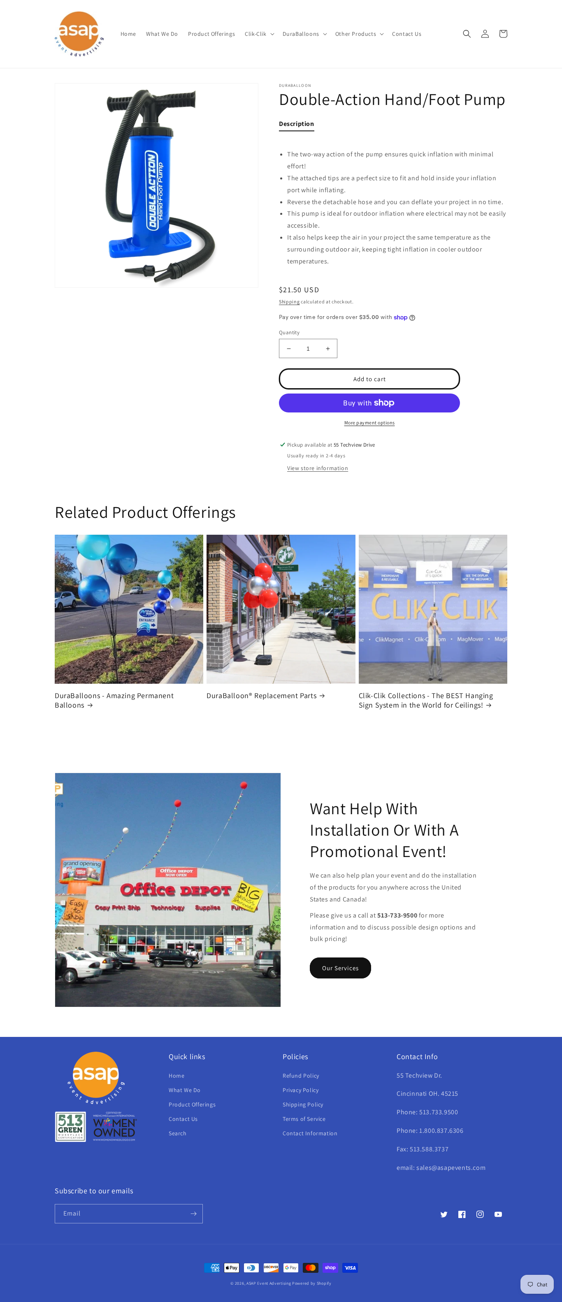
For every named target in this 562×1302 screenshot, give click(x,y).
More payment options (369, 422)
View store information (317, 468)
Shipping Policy (303, 1104)
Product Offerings (192, 1104)
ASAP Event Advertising (268, 1283)
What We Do (185, 1090)
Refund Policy (301, 1075)
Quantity (289, 332)
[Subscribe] (193, 1213)
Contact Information (310, 1133)
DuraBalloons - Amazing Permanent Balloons (114, 700)
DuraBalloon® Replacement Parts (261, 695)
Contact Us (183, 1119)
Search (178, 1133)
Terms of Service (304, 1119)
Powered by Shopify (312, 1283)
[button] (258, 33)
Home (176, 1075)
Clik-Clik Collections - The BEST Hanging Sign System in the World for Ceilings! (426, 700)
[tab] (296, 126)
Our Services (340, 968)
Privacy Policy (300, 1090)
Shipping (289, 301)
